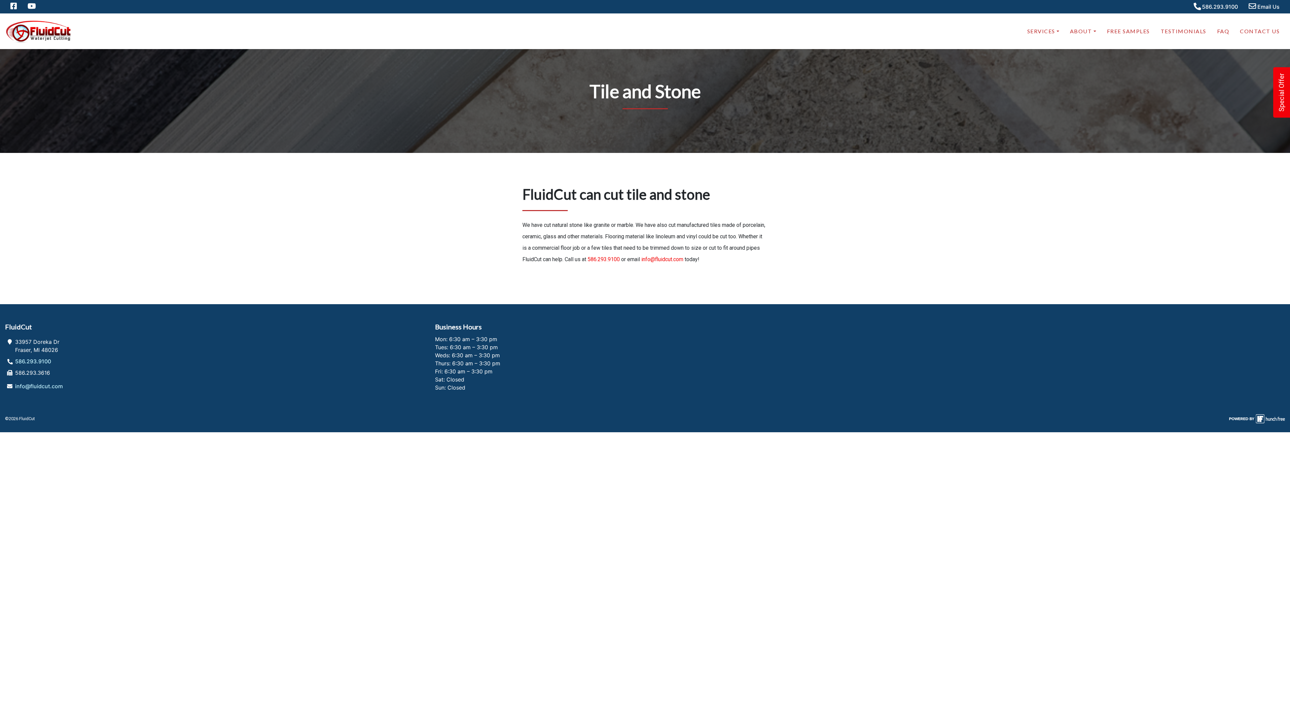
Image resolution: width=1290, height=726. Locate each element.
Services (1041, 31)
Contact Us (1260, 31)
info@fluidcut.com (662, 259)
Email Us (1268, 6)
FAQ (1223, 31)
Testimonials (1183, 31)
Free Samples (1128, 31)
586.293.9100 (1219, 6)
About (1081, 31)
